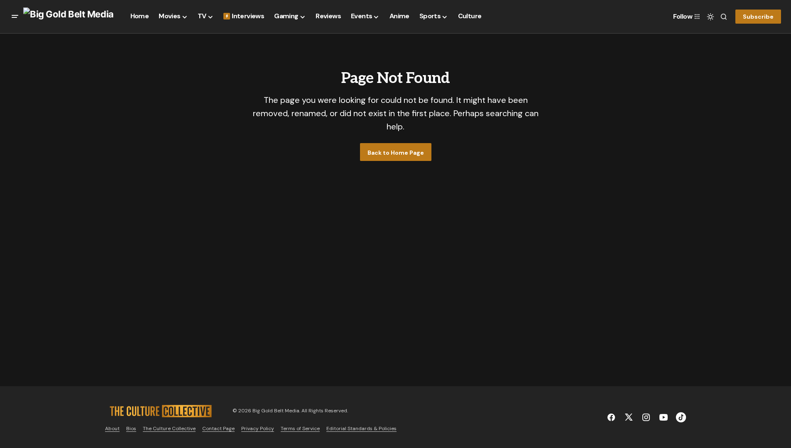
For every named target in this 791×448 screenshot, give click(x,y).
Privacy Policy (257, 428)
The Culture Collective (169, 428)
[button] (15, 17)
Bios (131, 428)
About (112, 428)
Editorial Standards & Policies (361, 428)
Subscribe (758, 16)
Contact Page (218, 428)
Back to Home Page (395, 152)
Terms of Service (300, 428)
